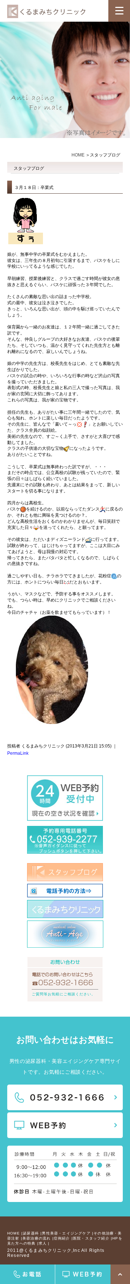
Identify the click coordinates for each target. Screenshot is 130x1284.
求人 (43, 1243)
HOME (78, 155)
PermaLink (18, 753)
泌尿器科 (31, 1233)
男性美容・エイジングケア (66, 1233)
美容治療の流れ (36, 1238)
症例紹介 (62, 1238)
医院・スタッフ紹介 (91, 1238)
